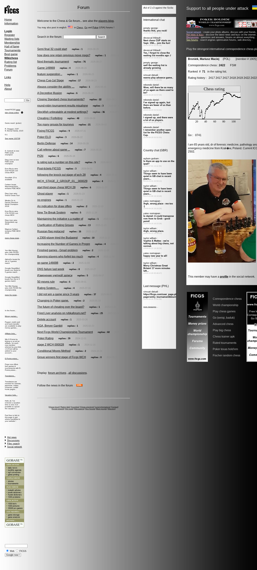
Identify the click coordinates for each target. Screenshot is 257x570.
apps (18, 110)
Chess (80, 27)
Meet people (101, 409)
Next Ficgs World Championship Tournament (65, 332)
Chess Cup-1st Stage (50, 80)
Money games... (11, 316)
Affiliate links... (10, 334)
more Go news (11, 295)
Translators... (10, 376)
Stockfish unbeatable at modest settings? (62, 111)
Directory (111, 409)
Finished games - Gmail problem (57, 250)
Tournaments (12, 50)
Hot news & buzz (195, 34)
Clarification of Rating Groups (55, 225)
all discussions (77, 372)
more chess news (12, 238)
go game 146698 (47, 262)
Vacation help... (11, 395)
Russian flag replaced (50, 231)
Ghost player (45, 193)
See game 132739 (12, 138)
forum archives (57, 372)
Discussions (13, 440)
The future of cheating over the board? (60, 306)
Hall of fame (11, 46)
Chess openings (87, 407)
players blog (106, 20)
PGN (40, 155)
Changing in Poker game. (53, 300)
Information (11, 23)
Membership (12, 42)
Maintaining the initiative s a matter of (60, 218)
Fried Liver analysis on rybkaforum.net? (61, 313)
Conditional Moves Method (53, 350)
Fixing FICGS (45, 130)
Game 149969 (46, 67)
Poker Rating (45, 338)
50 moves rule (46, 281)
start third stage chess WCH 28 (56, 187)
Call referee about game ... (53, 149)
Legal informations (102, 407)
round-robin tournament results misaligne (62, 105)
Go (85, 27)
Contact (115, 407)
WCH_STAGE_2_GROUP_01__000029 (62, 181)
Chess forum (54, 407)
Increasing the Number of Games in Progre (63, 243)
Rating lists (65, 407)
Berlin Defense (46, 143)
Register (9, 35)
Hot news (12, 437)
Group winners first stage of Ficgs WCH (61, 357)
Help (7, 84)
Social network (14, 446)
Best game (11, 54)
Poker (95, 27)
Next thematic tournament (53, 61)
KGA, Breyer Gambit (49, 325)
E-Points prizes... (12, 359)
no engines (44, 199)
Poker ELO (44, 137)
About (8, 88)
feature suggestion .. (49, 74)
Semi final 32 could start (52, 49)
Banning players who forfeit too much (60, 256)
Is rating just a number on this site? (58, 162)
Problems (10, 65)
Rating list (10, 61)
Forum (8, 69)
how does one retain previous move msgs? (63, 55)
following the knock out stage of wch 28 (61, 174)
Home (8, 19)
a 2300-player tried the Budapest (57, 237)
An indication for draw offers (54, 206)
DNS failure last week (50, 269)
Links (7, 77)
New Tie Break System (51, 212)
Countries (75, 407)
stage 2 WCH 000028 (50, 344)
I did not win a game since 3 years (58, 294)
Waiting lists (11, 38)
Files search (13, 443)
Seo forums (90, 409)
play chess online (12, 113)
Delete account (46, 319)
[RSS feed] (79, 385)
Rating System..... (48, 287)
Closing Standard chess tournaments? (61, 99)
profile (224, 276)
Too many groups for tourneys (55, 124)
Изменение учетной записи (54, 275)
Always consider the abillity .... (55, 86)
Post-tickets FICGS (49, 168)
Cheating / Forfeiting (49, 118)
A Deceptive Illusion (49, 93)
